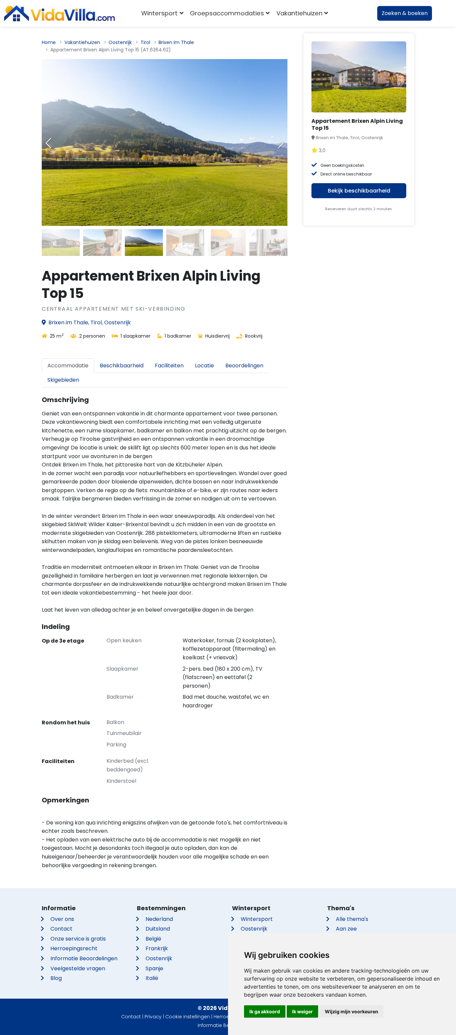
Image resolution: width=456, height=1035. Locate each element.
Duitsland (158, 929)
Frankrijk (157, 948)
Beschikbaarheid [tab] (122, 365)
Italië (152, 978)
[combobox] (341, 13)
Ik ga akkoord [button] (264, 1011)
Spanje (154, 968)
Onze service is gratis (78, 939)
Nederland (159, 919)
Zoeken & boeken (405, 13)
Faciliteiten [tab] (169, 365)
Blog (56, 978)
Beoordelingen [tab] (244, 365)
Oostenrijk (120, 42)
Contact (61, 929)
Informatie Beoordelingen (84, 958)
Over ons (62, 919)
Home (49, 42)
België (153, 939)
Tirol (145, 42)
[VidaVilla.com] (59, 13)
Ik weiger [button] (302, 1011)
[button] (280, 143)
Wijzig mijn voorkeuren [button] (351, 1011)
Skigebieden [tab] (63, 380)
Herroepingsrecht (73, 948)
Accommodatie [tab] (67, 365)
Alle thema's (352, 919)
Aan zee (346, 929)
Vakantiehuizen (82, 42)
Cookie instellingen (187, 1016)
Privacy (153, 1016)
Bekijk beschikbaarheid (359, 191)
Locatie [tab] (204, 365)
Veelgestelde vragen (77, 968)
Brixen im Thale (176, 42)
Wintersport (257, 919)
